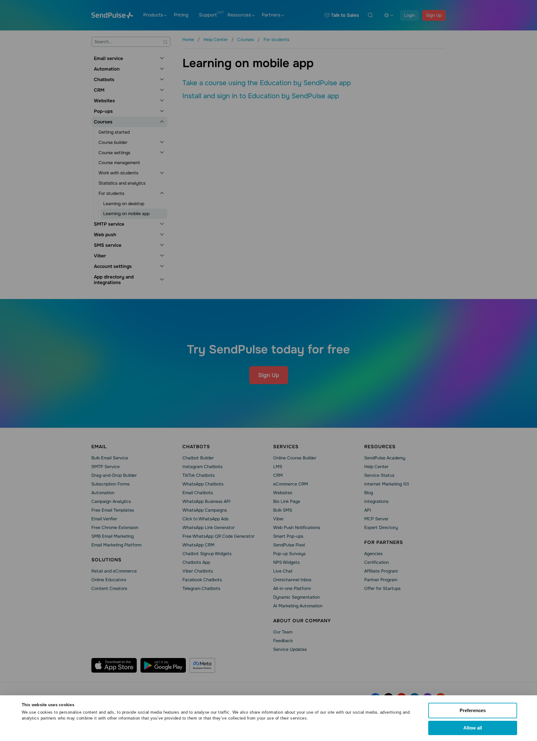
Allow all (472, 727)
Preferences (473, 710)
